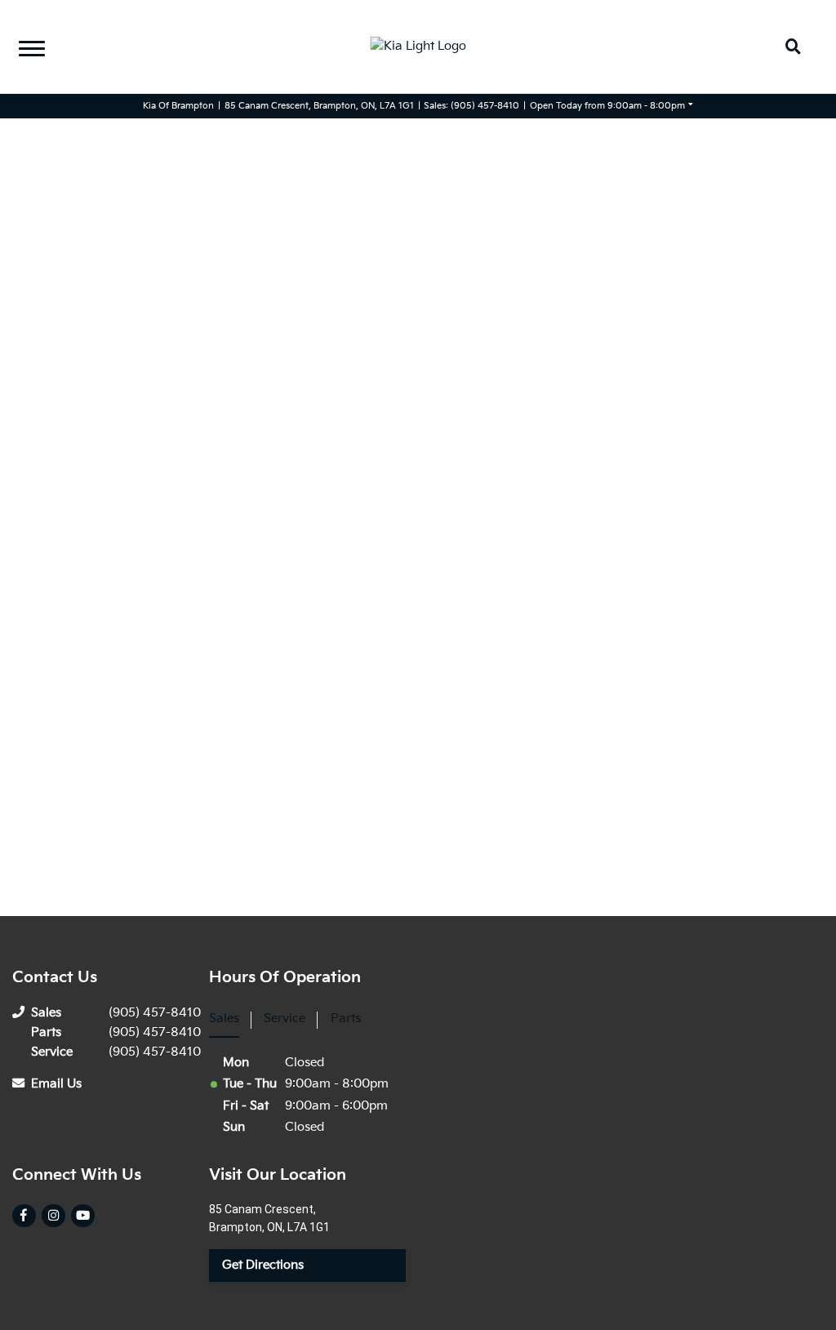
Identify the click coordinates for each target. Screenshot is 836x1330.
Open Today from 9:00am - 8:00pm (607, 105)
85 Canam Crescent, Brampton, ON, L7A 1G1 (319, 105)
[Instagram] (53, 1215)
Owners (40, 37)
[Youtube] (82, 1215)
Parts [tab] (346, 1018)
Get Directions (263, 1265)
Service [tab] (284, 1018)
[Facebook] (23, 1215)
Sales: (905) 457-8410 (471, 105)
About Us (44, 74)
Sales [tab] (224, 1018)
